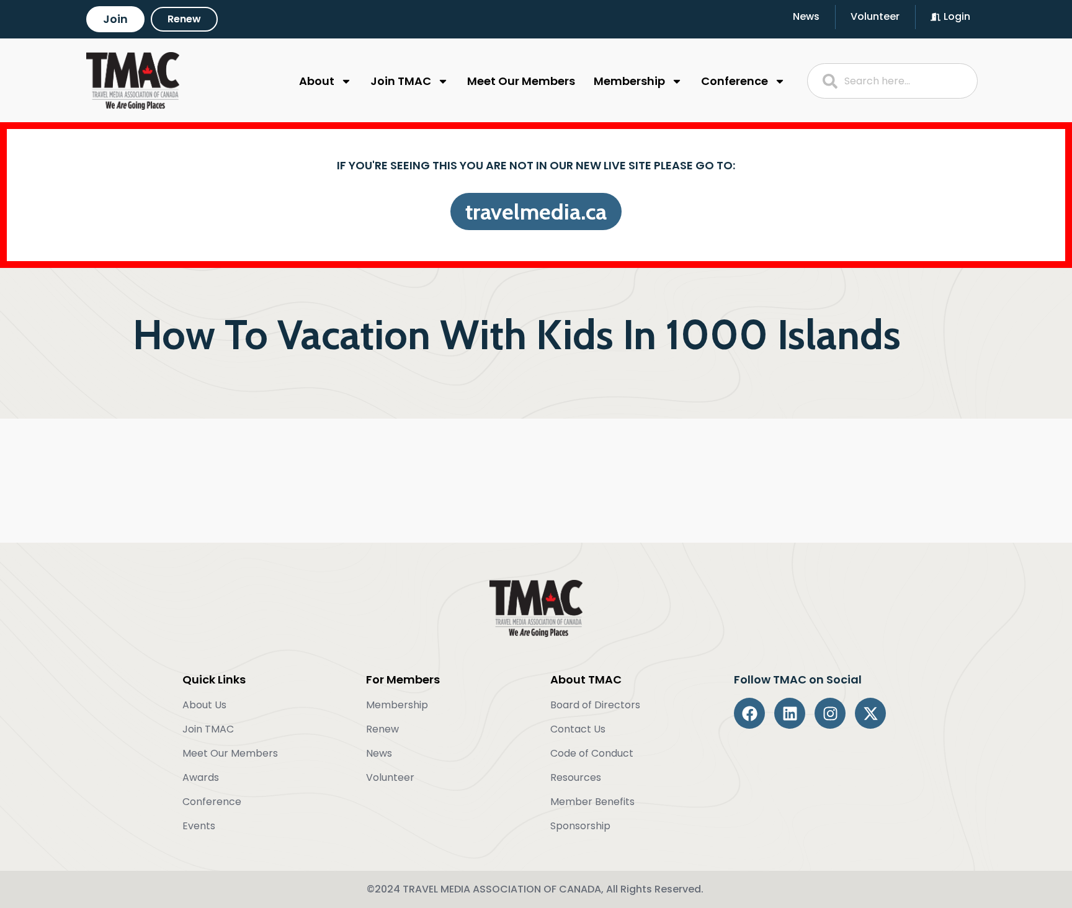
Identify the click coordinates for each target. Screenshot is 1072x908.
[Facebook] (749, 713)
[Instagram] (830, 713)
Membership (629, 81)
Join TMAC (400, 81)
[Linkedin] (789, 713)
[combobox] (892, 81)
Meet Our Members (521, 81)
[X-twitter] (870, 713)
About (316, 81)
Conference (734, 81)
